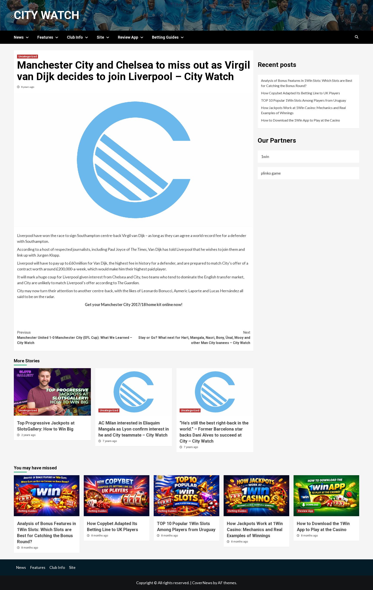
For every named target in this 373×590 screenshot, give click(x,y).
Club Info (75, 37)
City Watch (46, 15)
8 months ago (29, 547)
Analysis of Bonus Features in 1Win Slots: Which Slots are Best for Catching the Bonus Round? (306, 83)
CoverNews (202, 582)
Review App (128, 37)
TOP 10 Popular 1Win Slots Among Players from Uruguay (303, 100)
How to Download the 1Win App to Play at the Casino (300, 120)
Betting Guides (165, 37)
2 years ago (28, 435)
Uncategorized (27, 56)
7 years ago (110, 441)
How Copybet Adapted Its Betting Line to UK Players (300, 93)
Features (45, 37)
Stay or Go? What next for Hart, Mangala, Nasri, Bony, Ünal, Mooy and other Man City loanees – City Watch (194, 337)
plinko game (271, 173)
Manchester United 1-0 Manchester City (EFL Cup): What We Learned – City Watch (74, 337)
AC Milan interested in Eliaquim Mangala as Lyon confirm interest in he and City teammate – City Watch (133, 429)
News (19, 37)
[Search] (356, 37)
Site (100, 37)
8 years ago (27, 86)
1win (265, 156)
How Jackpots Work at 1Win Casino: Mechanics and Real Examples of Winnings (303, 110)
